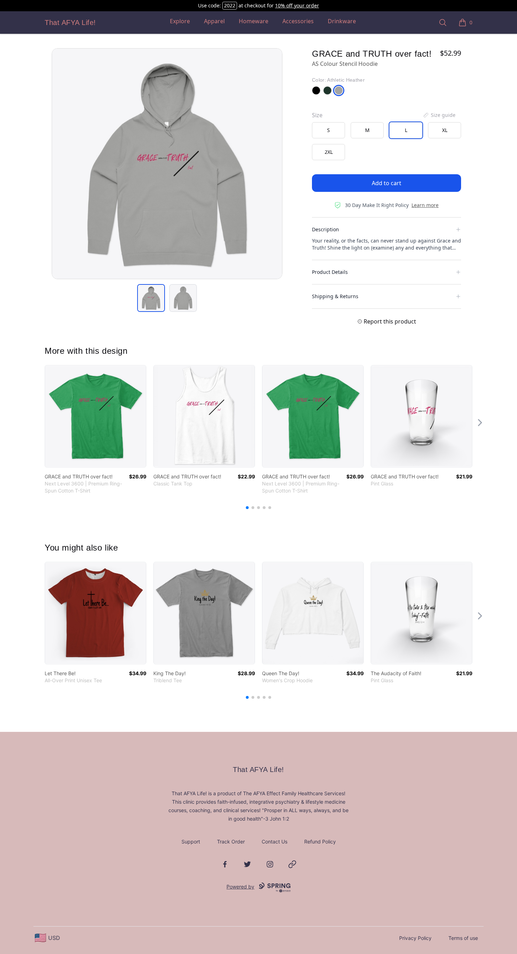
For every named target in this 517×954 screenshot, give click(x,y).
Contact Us (274, 842)
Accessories (298, 21)
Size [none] (317, 115)
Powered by (240, 887)
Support (190, 842)
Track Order (231, 842)
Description (325, 229)
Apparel (214, 21)
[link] (95, 416)
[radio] (328, 130)
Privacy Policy (415, 938)
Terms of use (463, 938)
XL (444, 130)
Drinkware (342, 21)
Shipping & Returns (335, 296)
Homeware (253, 21)
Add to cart (386, 183)
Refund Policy (320, 842)
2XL (329, 152)
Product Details (330, 272)
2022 (229, 5)
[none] (438, 115)
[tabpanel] (167, 163)
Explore (180, 21)
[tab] (151, 298)
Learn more (425, 205)
